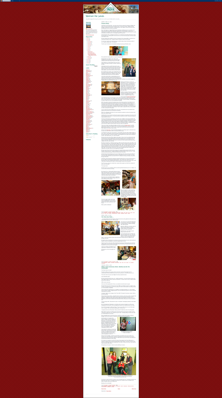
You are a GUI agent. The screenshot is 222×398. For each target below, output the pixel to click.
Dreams (87, 86)
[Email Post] (117, 261)
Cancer (87, 77)
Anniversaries (88, 71)
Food (87, 93)
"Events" (87, 69)
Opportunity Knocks (89, 109)
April (88, 50)
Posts (88, 135)
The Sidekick (89, 28)
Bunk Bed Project (88, 75)
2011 (88, 60)
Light (87, 102)
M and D (87, 105)
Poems (87, 110)
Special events (88, 117)
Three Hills (87, 122)
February (89, 57)
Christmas (87, 80)
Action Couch (127, 125)
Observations (88, 108)
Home (119, 388)
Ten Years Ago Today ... (107, 216)
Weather (87, 127)
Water (87, 126)
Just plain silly (88, 100)
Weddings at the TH (89, 128)
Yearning (129, 213)
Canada (87, 76)
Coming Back (88, 81)
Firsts (87, 92)
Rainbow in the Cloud (89, 112)
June (89, 48)
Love (87, 104)
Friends (131, 212)
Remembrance (88, 113)
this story (109, 129)
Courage (87, 82)
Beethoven (87, 73)
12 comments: (114, 261)
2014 (88, 39)
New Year (87, 107)
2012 (88, 59)
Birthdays (87, 74)
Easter (87, 87)
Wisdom (87, 129)
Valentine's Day (88, 124)
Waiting (87, 125)
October (89, 43)
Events (87, 89)
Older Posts (134, 388)
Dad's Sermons (88, 84)
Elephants (87, 88)
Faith (87, 90)
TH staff (87, 119)
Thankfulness (88, 121)
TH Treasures (88, 120)
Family (87, 91)
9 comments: (114, 385)
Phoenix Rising (90, 51)
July (88, 47)
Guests (127, 262)
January (89, 58)
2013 (88, 40)
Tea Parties (87, 118)
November (89, 42)
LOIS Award (88, 103)
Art (86, 72)
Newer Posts (103, 388)
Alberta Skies (88, 70)
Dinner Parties (88, 85)
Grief (102, 213)
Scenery (87, 114)
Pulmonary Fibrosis (89, 111)
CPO (86, 83)
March (89, 56)
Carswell (87, 78)
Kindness (87, 101)
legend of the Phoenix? (131, 96)
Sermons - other (88, 115)
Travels (87, 123)
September (89, 44)
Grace (134, 212)
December (89, 41)
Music (87, 106)
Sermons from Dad (89, 116)
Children (87, 79)
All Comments (89, 137)
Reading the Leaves (95, 16)
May (88, 49)
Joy (103, 213)
